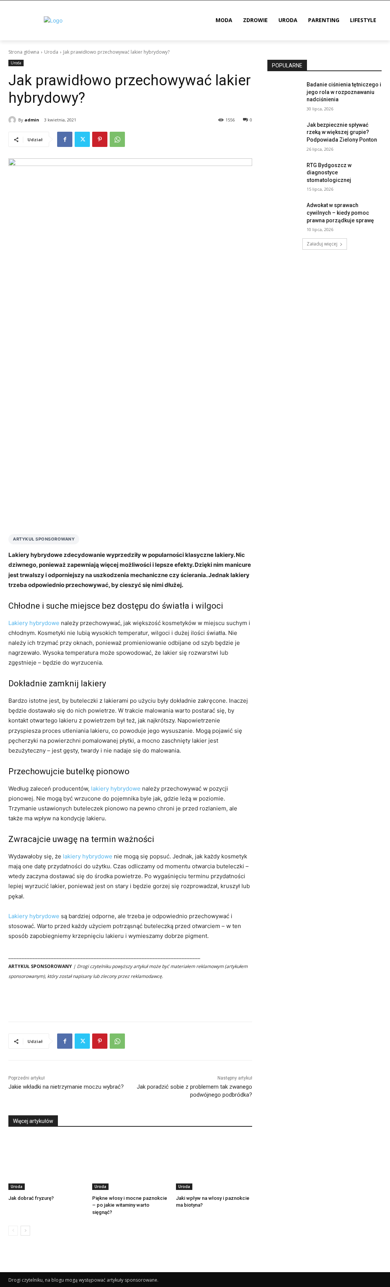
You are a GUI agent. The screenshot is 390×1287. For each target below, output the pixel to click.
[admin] (13, 120)
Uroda (51, 52)
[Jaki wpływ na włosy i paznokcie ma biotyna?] (214, 1163)
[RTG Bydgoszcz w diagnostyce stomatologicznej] (284, 174)
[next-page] (25, 1231)
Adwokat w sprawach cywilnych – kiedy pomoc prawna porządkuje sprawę (340, 212)
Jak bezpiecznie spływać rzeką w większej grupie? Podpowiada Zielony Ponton (342, 132)
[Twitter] (82, 139)
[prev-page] (13, 1231)
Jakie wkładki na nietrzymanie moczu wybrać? (66, 1086)
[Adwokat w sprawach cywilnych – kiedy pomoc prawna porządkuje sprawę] (284, 214)
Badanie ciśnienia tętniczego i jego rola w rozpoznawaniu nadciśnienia (344, 91)
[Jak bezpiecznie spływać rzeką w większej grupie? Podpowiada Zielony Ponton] (284, 133)
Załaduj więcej (322, 244)
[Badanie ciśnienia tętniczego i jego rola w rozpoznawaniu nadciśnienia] (284, 93)
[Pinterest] (99, 139)
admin (31, 120)
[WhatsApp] (117, 139)
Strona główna (23, 52)
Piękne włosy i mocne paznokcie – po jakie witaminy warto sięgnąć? (129, 1205)
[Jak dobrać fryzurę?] (46, 1163)
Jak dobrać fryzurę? (31, 1198)
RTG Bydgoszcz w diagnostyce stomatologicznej (329, 172)
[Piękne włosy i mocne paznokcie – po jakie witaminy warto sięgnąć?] (130, 1163)
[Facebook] (64, 139)
